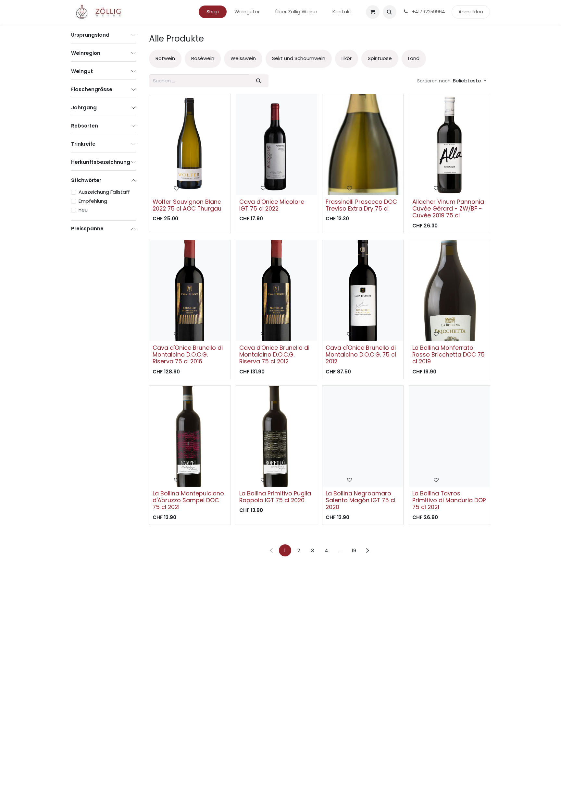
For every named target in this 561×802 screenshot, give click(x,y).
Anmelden (470, 11)
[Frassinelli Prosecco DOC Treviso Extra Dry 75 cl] (362, 144)
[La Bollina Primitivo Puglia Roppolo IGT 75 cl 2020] (276, 436)
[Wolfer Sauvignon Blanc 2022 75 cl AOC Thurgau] (189, 144)
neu (83, 209)
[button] (389, 12)
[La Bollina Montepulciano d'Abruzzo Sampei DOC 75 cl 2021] (189, 436)
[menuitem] (213, 12)
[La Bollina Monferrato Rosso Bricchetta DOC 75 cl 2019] (449, 290)
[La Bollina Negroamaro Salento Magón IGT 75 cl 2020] (362, 436)
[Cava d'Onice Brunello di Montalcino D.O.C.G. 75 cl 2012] (362, 290)
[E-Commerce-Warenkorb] (373, 12)
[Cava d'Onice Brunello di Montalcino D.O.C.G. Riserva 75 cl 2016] (189, 290)
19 (354, 550)
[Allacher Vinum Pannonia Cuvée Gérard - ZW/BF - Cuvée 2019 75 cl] (449, 144)
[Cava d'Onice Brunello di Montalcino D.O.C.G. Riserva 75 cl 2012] (276, 290)
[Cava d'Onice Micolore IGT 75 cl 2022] (276, 144)
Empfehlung (93, 201)
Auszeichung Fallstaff (104, 191)
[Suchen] (258, 81)
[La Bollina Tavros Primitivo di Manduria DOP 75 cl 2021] (449, 436)
